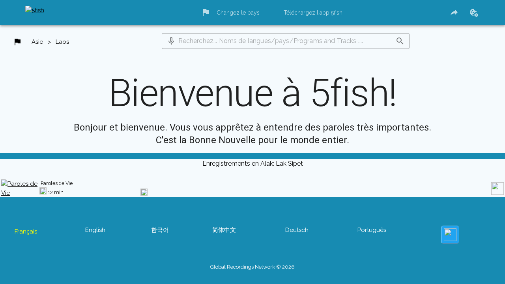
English (90, 242)
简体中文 (224, 242)
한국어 (157, 242)
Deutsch (300, 242)
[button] (172, 42)
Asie (38, 44)
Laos (63, 44)
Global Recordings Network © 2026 (252, 263)
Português (378, 242)
